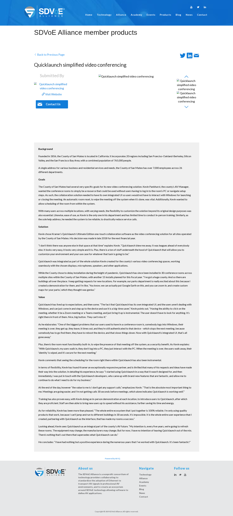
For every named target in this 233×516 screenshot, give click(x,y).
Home (88, 14)
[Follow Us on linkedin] (175, 474)
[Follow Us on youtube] (185, 474)
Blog (178, 14)
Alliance (121, 14)
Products (165, 14)
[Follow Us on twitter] (180, 474)
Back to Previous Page (51, 54)
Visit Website (53, 94)
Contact (202, 14)
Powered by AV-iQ (112, 458)
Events (151, 14)
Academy (136, 14)
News (189, 14)
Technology (104, 14)
